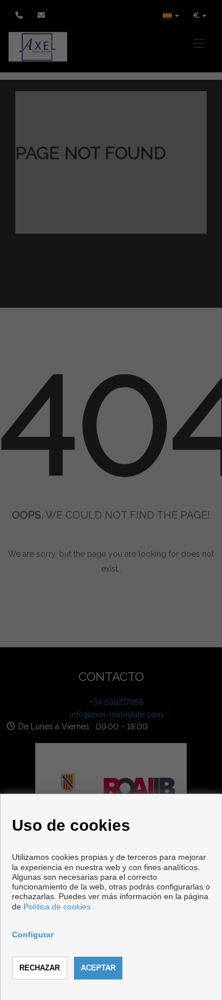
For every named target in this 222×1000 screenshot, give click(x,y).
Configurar (33, 934)
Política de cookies (57, 906)
